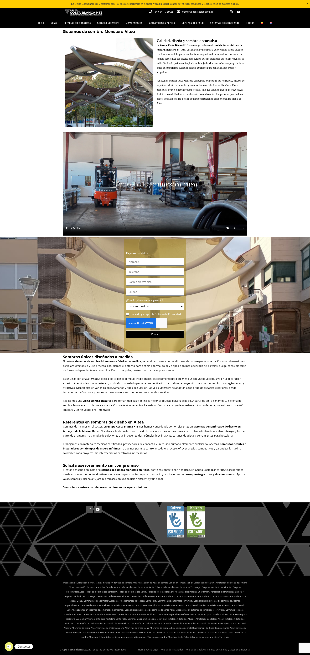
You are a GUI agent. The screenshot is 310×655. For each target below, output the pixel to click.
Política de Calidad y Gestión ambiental (228, 649)
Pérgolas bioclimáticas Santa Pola (226, 591)
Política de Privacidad (168, 314)
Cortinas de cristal (192, 23)
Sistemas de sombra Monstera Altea (137, 632)
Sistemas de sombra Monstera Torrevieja (209, 636)
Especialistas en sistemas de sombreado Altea (87, 605)
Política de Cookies (195, 649)
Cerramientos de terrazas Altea (145, 596)
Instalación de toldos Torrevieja (212, 623)
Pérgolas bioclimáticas (77, 23)
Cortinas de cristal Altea (84, 627)
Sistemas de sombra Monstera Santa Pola (168, 636)
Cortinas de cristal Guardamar (190, 627)
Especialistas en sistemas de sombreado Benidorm (135, 605)
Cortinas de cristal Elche (162, 627)
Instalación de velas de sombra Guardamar (96, 587)
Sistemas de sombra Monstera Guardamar (126, 636)
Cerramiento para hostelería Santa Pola (107, 618)
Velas (54, 23)
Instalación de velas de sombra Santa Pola (139, 587)
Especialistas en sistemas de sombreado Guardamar (98, 609)
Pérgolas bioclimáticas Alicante (216, 587)
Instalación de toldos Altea (210, 618)
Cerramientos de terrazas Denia (213, 596)
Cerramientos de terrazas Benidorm (179, 596)
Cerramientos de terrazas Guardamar (101, 600)
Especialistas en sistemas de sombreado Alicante (217, 600)
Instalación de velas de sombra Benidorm (158, 582)
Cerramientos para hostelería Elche (210, 614)
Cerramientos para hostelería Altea (99, 614)
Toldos (250, 23)
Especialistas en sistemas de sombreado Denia (183, 605)
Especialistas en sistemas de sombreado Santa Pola (149, 609)
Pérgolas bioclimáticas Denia (132, 591)
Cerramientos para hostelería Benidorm (137, 614)
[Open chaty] (9, 646)
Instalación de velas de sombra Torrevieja (180, 587)
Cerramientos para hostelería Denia (175, 614)
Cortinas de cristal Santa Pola (220, 627)
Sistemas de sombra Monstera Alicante (100, 632)
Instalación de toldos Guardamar (146, 623)
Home (141, 649)
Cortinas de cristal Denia (137, 627)
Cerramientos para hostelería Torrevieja (147, 618)
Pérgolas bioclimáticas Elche (161, 591)
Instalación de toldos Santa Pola (179, 623)
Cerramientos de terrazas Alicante (113, 596)
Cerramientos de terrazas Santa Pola (138, 600)
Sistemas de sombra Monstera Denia (215, 632)
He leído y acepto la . (155, 314)
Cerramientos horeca (162, 23)
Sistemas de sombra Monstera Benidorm (176, 632)
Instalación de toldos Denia (89, 623)
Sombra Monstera (108, 23)
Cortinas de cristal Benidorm (110, 627)
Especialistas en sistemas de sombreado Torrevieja (200, 609)
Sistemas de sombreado (225, 23)
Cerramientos (134, 23)
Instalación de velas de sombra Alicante (82, 582)
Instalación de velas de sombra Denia (198, 582)
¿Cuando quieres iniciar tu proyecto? (144, 300)
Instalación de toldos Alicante (181, 618)
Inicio (41, 23)
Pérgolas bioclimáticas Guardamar (192, 591)
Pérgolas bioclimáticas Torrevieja (79, 596)
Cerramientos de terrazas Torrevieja (175, 600)
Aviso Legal (152, 649)
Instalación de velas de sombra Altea (120, 582)
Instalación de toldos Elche (116, 623)
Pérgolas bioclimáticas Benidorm (101, 591)
